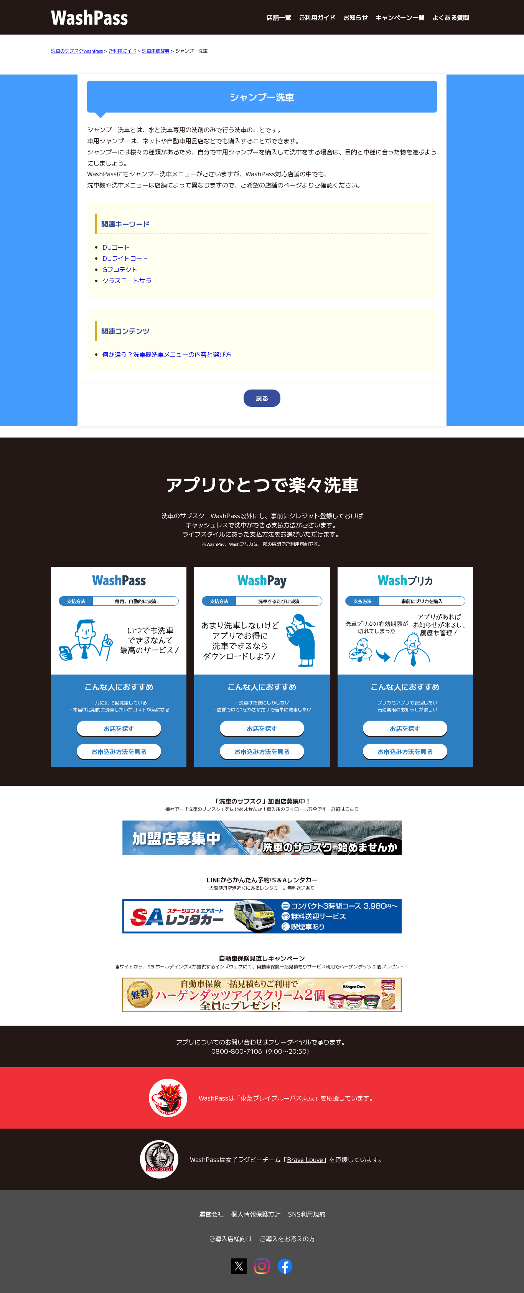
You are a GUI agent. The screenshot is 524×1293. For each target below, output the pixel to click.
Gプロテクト (120, 269)
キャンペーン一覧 (400, 17)
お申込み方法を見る (119, 751)
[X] (239, 1266)
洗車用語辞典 (156, 50)
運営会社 (211, 1213)
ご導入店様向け (230, 1238)
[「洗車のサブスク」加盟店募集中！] (262, 837)
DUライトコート (125, 258)
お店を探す (119, 728)
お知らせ (355, 17)
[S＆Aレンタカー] (262, 916)
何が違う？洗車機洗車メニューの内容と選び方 (166, 354)
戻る (262, 398)
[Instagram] (262, 1266)
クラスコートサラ (127, 280)
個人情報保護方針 (255, 1213)
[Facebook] (285, 1266)
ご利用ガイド (317, 17)
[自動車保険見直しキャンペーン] (262, 995)
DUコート (116, 247)
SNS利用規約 (306, 1213)
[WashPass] (89, 17)
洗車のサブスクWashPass (77, 50)
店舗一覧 (279, 17)
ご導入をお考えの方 (287, 1238)
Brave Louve (305, 1159)
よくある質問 (450, 17)
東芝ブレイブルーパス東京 (277, 1097)
